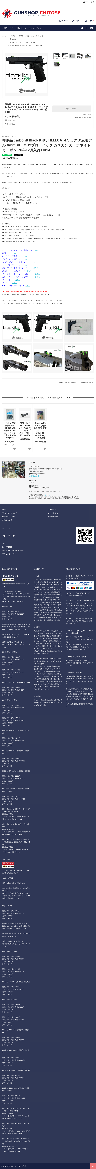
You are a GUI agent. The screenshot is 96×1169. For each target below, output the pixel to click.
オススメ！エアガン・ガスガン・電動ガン (23, 42)
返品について (87, 114)
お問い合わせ (21, 28)
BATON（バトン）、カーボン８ (32, 45)
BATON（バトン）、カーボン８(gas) (31, 36)
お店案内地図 (34, 476)
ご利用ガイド (7, 28)
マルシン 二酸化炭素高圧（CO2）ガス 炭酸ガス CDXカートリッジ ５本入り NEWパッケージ (10, 430)
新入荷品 (13, 39)
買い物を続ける (86, 382)
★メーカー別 (14, 45)
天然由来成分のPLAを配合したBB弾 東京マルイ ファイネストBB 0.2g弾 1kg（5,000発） (40, 430)
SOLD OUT (73, 109)
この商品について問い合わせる (67, 382)
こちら (35, 250)
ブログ (4, 543)
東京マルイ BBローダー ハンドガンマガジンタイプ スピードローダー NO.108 (25, 429)
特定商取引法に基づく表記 (82, 117)
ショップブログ (35, 28)
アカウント (89, 2)
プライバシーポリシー (10, 554)
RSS (4, 547)
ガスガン (13, 36)
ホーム (4, 36)
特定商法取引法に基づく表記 (13, 550)
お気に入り (11, 120)
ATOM (9, 547)
